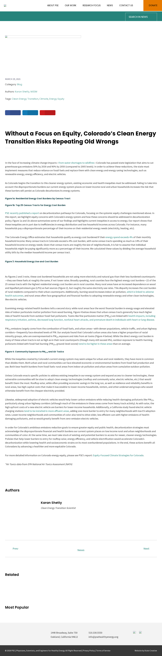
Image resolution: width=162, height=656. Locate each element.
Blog (19, 84)
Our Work (70, 5)
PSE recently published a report (22, 213)
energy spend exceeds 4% (119, 237)
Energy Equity (56, 98)
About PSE (52, 5)
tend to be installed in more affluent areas (46, 410)
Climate (43, 98)
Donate (153, 5)
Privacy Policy (89, 650)
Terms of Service (103, 650)
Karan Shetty (51, 502)
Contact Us (126, 5)
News (110, 5)
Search (138, 5)
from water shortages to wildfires (76, 162)
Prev (15, 548)
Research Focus (92, 5)
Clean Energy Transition (25, 98)
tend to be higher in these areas (95, 343)
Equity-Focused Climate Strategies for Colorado (118, 455)
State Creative (151, 650)
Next (146, 548)
